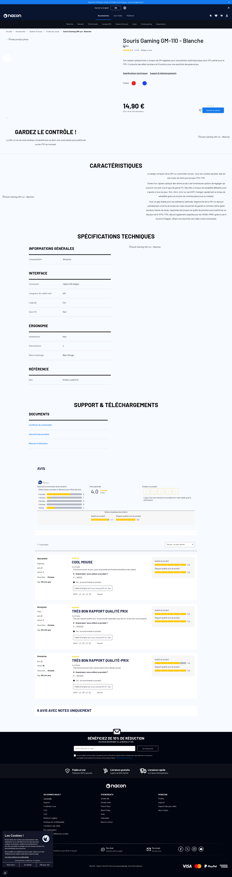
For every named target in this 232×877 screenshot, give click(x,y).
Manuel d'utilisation (38, 443)
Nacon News (163, 810)
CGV (45, 810)
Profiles (161, 799)
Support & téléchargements (163, 73)
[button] (7, 47)
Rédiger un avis (146, 50)
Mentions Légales (50, 818)
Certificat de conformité (40, 425)
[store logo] (12, 15)
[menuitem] (103, 15)
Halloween (105, 818)
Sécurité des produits (39, 434)
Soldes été (105, 799)
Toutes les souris (52, 32)
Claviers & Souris (35, 32)
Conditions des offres (52, 826)
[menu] (116, 15)
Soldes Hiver (106, 802)
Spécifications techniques (135, 73)
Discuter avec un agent (114, 851)
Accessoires (20, 32)
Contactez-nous (50, 806)
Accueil (9, 32)
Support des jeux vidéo (167, 806)
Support (47, 802)
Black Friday (105, 810)
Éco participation (50, 830)
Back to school (107, 822)
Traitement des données (124, 758)
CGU (45, 814)
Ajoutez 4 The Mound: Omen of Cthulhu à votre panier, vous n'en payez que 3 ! (116, 2)
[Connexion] (226, 16)
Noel (103, 814)
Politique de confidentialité (54, 822)
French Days (106, 806)
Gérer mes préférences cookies (56, 834)
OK (116, 8)
